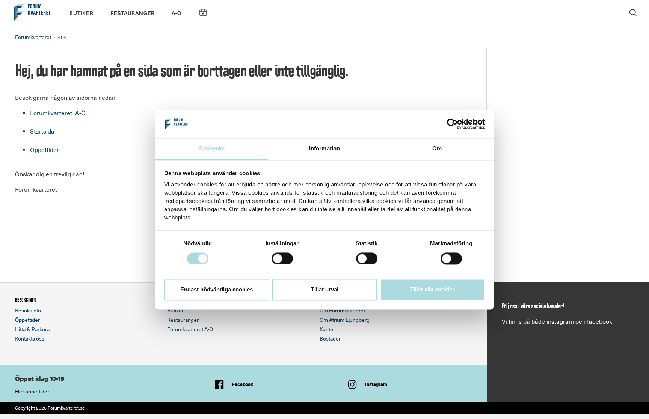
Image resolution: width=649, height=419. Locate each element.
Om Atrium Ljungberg (345, 320)
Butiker (81, 13)
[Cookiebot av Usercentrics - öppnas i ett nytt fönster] (452, 123)
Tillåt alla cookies (432, 290)
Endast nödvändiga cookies (216, 290)
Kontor (327, 329)
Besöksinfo (28, 310)
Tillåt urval (324, 290)
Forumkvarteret (33, 37)
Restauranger (132, 13)
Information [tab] (324, 149)
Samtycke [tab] (212, 149)
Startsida (42, 130)
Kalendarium (203, 12)
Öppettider (44, 149)
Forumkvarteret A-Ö (58, 112)
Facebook (242, 384)
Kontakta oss (29, 338)
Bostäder (330, 338)
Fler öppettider (32, 391)
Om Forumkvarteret (342, 310)
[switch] (282, 258)
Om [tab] (437, 149)
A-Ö (176, 13)
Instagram (376, 384)
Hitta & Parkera (32, 329)
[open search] (633, 11)
